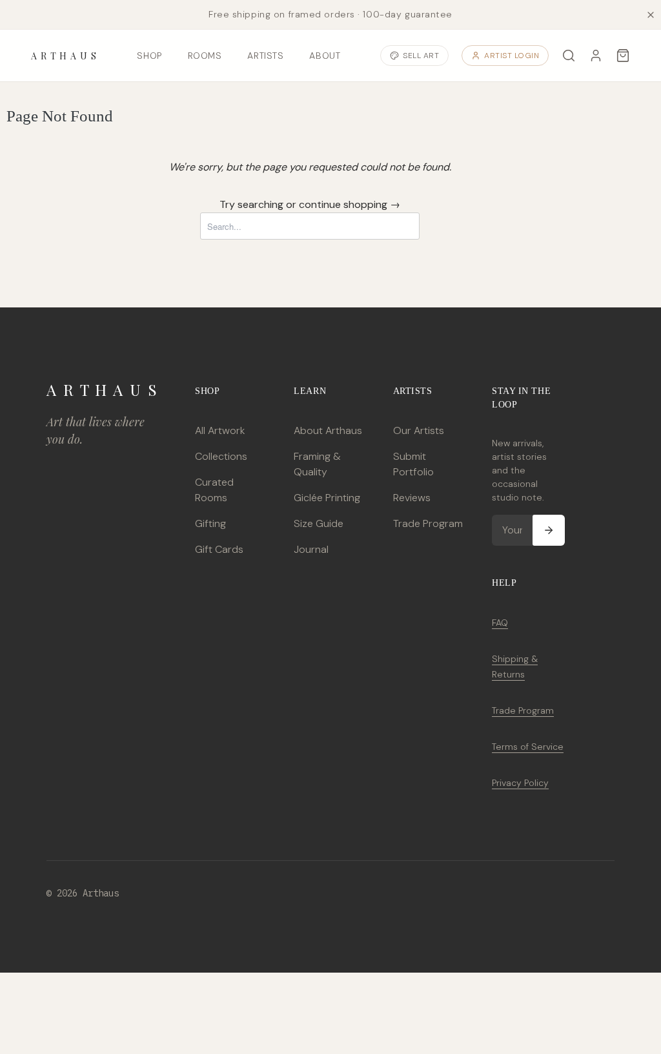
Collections (221, 456)
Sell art (421, 55)
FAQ (500, 622)
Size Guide (318, 523)
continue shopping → (349, 204)
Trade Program (428, 523)
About (324, 55)
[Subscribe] (549, 530)
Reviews (412, 497)
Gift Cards (219, 549)
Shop (149, 55)
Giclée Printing (327, 497)
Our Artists (418, 430)
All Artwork (220, 430)
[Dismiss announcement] (650, 15)
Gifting (210, 523)
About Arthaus (328, 430)
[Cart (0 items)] (623, 55)
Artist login (511, 55)
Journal (311, 549)
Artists (265, 55)
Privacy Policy (520, 783)
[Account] (596, 55)
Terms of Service (528, 746)
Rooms (205, 55)
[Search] (569, 55)
